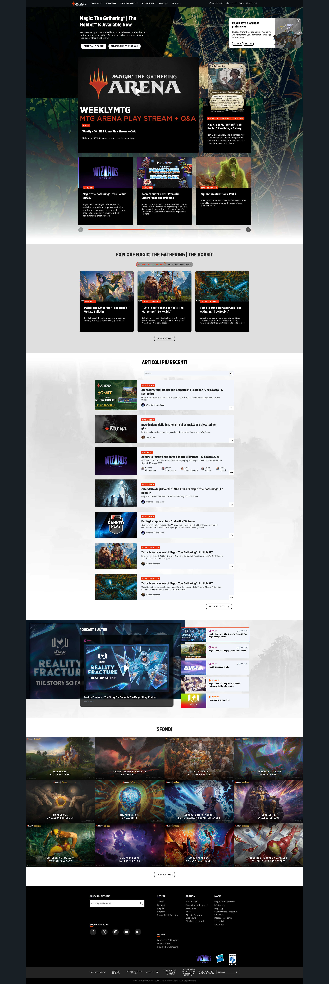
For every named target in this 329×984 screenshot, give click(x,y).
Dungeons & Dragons (168, 940)
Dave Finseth (223, 468)
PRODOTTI (96, 3)
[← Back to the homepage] (79, 3)
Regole (160, 908)
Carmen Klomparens (150, 468)
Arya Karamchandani (191, 468)
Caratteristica (150, 548)
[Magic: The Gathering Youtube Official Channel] (126, 932)
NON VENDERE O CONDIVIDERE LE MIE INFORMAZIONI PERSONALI (188, 972)
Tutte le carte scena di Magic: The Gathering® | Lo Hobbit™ (164, 317)
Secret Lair (219, 921)
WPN (188, 911)
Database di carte (236, 3)
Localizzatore (217, 3)
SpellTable (219, 924)
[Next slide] (248, 229)
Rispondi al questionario (105, 207)
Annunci (147, 452)
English (248, 44)
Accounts (253, 3)
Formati (161, 905)
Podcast (161, 911)
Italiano (237, 44)
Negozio (163, 3)
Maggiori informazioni (124, 46)
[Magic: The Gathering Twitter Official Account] (104, 932)
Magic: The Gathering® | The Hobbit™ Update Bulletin (106, 317)
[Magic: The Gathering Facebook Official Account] (93, 932)
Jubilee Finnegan (153, 563)
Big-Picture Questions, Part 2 (223, 207)
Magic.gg (218, 908)
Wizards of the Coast (155, 405)
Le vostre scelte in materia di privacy (206, 972)
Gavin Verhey (208, 468)
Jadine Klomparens (170, 468)
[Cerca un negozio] (141, 903)
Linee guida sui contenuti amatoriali (170, 972)
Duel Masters (163, 943)
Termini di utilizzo (98, 972)
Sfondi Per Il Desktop (167, 915)
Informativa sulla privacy (134, 972)
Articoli (176, 3)
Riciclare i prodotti (195, 921)
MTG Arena (111, 3)
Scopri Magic (148, 3)
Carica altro (164, 339)
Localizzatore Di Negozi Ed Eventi (225, 913)
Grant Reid (150, 437)
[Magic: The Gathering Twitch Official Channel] (115, 932)
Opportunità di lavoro (196, 905)
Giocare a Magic (129, 3)
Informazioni (192, 901)
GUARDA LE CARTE (94, 46)
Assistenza (191, 908)
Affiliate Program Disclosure (194, 916)
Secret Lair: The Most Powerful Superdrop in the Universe (164, 206)
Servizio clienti (152, 972)
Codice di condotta (116, 972)
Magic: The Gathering (224, 901)
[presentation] (231, 408)
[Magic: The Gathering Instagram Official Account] (138, 932)
